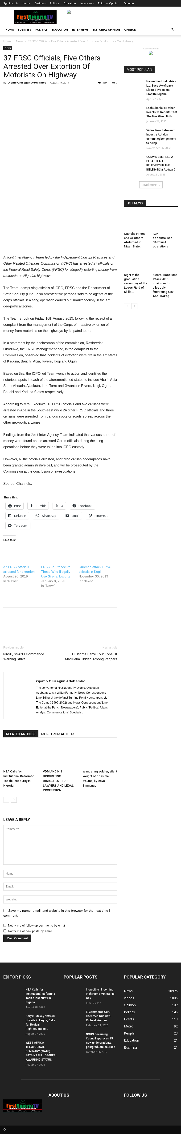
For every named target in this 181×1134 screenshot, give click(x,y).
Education (69, 3)
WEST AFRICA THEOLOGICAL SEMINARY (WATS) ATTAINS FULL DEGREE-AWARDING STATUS (41, 1051)
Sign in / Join (11, 3)
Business (40, 3)
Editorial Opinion (108, 3)
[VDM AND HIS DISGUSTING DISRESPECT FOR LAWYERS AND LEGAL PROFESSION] (60, 756)
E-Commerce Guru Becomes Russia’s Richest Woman (98, 1016)
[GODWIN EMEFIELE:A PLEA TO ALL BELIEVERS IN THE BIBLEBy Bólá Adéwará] (133, 161)
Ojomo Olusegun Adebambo (27, 82)
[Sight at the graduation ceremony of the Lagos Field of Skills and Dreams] (136, 262)
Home (26, 3)
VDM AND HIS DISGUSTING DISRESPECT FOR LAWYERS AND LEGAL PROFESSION (58, 781)
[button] (172, 30)
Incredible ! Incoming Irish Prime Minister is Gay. (100, 994)
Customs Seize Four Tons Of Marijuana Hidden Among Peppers (91, 656)
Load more (149, 185)
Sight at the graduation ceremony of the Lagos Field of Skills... (135, 283)
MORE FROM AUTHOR (57, 734)
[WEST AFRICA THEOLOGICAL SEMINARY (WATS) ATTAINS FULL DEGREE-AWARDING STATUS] (12, 1047)
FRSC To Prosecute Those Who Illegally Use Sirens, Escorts (55, 571)
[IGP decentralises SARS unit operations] (165, 221)
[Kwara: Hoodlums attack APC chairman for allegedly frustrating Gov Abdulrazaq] (165, 262)
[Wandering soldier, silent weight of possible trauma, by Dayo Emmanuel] (100, 756)
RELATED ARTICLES (21, 734)
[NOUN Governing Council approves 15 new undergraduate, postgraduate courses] (73, 1038)
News (19, 41)
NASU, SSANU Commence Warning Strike (23, 656)
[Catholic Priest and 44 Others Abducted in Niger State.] (136, 221)
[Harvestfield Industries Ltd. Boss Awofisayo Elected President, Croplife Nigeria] (133, 85)
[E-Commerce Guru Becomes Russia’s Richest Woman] (73, 1016)
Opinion (129, 3)
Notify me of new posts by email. (30, 931)
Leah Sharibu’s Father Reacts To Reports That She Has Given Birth (161, 112)
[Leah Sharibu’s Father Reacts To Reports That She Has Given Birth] (133, 112)
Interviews (87, 3)
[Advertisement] (60, 181)
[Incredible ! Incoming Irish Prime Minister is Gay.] (73, 994)
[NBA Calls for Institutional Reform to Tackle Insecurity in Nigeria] (20, 756)
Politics (54, 3)
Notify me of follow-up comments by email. (37, 925)
